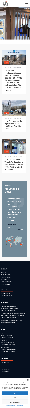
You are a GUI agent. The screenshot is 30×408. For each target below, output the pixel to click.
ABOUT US (3, 272)
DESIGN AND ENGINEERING (7, 337)
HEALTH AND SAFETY (6, 362)
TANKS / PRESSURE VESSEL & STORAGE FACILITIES (12, 315)
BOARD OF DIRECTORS (6, 275)
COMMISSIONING (5, 347)
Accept (15, 393)
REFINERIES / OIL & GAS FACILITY (8, 306)
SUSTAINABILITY (5, 279)
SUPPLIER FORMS (5, 371)
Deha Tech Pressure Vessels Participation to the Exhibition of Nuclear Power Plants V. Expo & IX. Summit (14, 164)
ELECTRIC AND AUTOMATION (7, 342)
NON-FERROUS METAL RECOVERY (8, 322)
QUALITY (3, 364)
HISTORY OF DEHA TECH (6, 282)
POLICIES (3, 374)
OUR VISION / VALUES (6, 277)
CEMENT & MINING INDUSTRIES (8, 310)
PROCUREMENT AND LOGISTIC (8, 351)
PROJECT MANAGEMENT (6, 335)
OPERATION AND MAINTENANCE (8, 349)
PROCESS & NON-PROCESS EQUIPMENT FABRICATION (13, 313)
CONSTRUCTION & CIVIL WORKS (8, 344)
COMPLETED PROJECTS (6, 295)
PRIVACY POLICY (20, 405)
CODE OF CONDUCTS (5, 369)
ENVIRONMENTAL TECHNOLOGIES (8, 317)
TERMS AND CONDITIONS (11, 405)
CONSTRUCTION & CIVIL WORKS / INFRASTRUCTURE (12, 320)
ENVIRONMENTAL (5, 367)
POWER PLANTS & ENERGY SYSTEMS (9, 308)
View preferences (15, 402)
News (7, 62)
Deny (15, 397)
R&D (2, 333)
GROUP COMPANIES (5, 284)
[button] (27, 380)
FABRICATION (4, 340)
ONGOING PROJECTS (5, 293)
